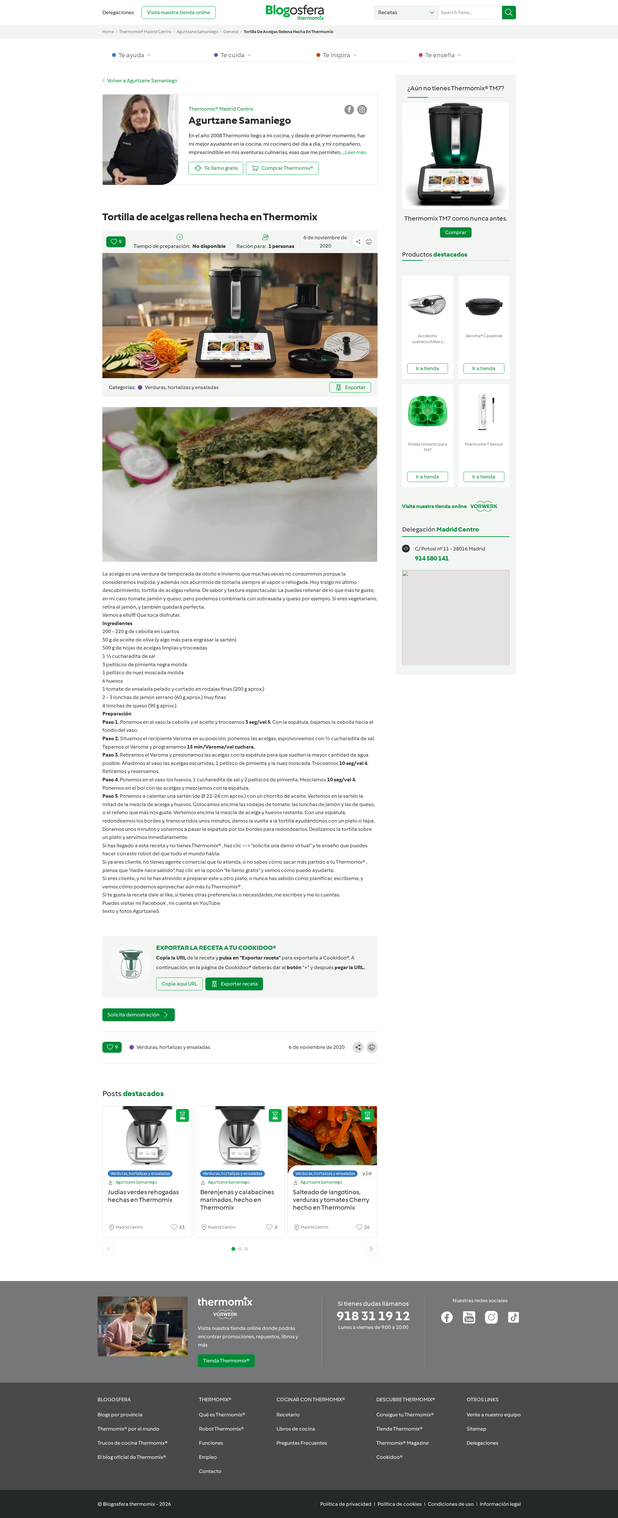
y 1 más (370, 1173)
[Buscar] (509, 12)
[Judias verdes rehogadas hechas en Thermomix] (147, 1143)
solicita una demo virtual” (282, 845)
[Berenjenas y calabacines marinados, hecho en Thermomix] (240, 1143)
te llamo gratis (242, 870)
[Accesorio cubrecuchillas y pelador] (427, 303)
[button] (406, 12)
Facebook (154, 903)
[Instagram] (491, 1317)
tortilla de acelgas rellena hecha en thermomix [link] (288, 31)
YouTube (210, 903)
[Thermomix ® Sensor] (484, 411)
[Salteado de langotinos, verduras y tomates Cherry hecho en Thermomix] (332, 1143)
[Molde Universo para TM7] (427, 411)
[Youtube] (469, 1317)
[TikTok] (513, 1317)
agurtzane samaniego (197, 31)
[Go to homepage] (295, 12)
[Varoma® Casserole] (484, 303)
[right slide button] (371, 1248)
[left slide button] (108, 1248)
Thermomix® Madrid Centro (145, 31)
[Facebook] (447, 1317)
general (231, 31)
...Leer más (354, 152)
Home (108, 31)
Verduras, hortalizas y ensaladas (140, 1173)
